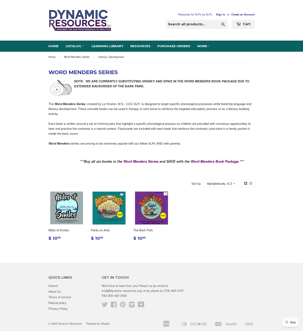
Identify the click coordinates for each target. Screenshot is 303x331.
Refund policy (57, 303)
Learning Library (107, 46)
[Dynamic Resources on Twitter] (105, 305)
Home (53, 46)
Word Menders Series (77, 57)
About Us (54, 291)
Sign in (220, 14)
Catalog (74, 46)
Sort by (196, 183)
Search (53, 285)
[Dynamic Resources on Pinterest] (123, 305)
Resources (140, 46)
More (202, 46)
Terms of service (59, 297)
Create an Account (243, 14)
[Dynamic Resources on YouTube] (141, 305)
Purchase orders (173, 46)
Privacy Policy (58, 308)
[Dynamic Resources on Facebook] (114, 305)
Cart (246, 24)
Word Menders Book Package (214, 161)
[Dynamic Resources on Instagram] (132, 305)
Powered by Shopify (98, 323)
